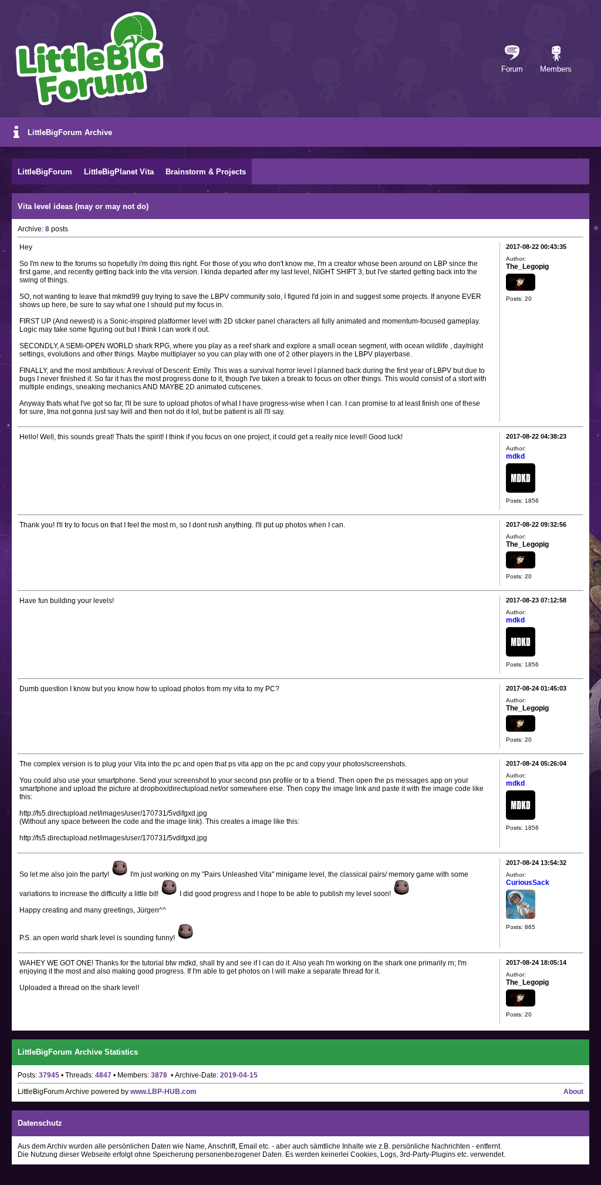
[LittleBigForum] (89, 58)
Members (556, 69)
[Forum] (512, 54)
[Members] (556, 54)
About (573, 1092)
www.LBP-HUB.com (163, 1092)
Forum (512, 69)
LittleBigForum (45, 171)
